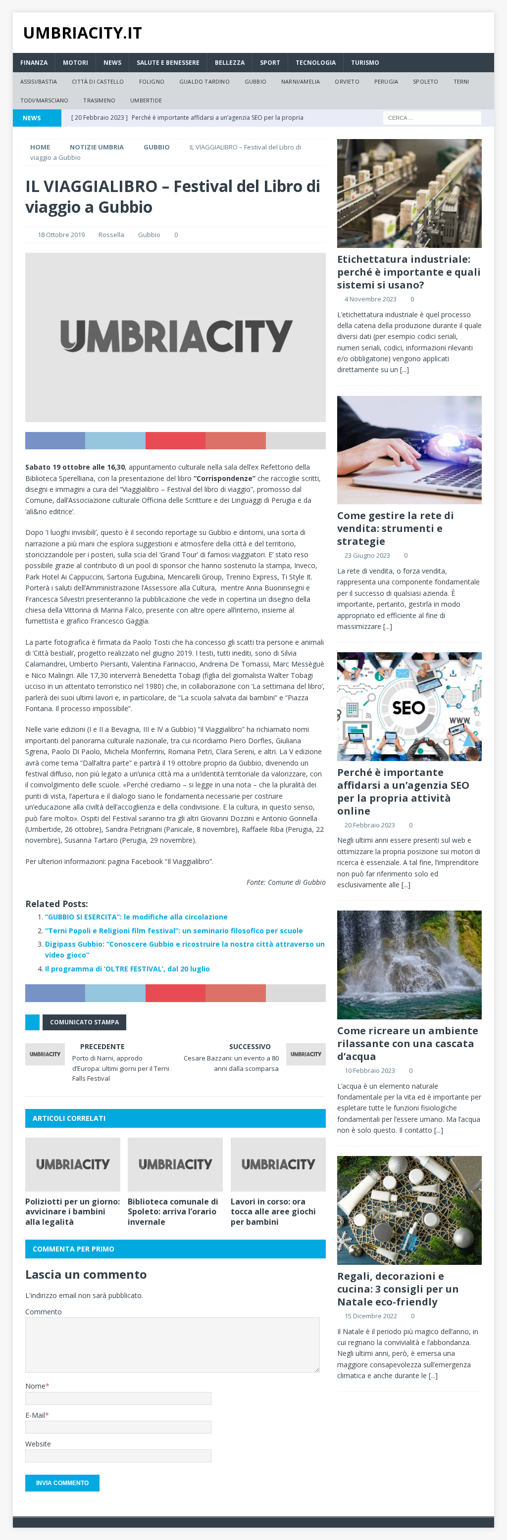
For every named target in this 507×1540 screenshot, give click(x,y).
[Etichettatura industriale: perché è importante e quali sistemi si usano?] (409, 193)
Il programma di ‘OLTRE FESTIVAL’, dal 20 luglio (127, 968)
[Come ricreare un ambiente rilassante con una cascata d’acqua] (409, 965)
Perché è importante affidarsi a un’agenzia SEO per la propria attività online (403, 792)
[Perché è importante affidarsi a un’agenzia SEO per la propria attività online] (409, 706)
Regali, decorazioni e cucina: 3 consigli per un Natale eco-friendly (398, 1288)
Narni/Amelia (300, 81)
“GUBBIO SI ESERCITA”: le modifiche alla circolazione (136, 916)
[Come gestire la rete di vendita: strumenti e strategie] (409, 450)
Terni (461, 81)
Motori (75, 62)
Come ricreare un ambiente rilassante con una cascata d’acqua (407, 1043)
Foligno (151, 81)
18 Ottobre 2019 (61, 234)
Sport (270, 62)
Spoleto (425, 81)
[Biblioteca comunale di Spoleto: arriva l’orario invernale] (175, 1164)
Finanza (34, 62)
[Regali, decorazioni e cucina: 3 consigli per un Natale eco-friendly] (409, 1210)
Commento (43, 1311)
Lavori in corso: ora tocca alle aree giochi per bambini (273, 1212)
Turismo (365, 62)
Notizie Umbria (97, 147)
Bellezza (230, 62)
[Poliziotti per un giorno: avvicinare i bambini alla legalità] (72, 1164)
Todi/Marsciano (44, 100)
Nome (35, 1386)
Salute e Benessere (168, 62)
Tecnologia (316, 62)
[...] (404, 369)
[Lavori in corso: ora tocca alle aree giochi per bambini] (278, 1164)
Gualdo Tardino (204, 81)
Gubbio (255, 81)
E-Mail (35, 1415)
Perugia (386, 81)
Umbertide (146, 100)
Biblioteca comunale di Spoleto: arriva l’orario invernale (173, 1212)
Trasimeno (99, 100)
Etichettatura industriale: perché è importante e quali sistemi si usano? (409, 271)
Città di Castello (98, 81)
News (112, 62)
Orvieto (347, 81)
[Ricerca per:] (432, 117)
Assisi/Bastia (38, 81)
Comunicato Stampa (84, 1022)
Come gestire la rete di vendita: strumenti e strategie (395, 528)
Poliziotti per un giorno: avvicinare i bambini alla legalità (72, 1212)
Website (38, 1443)
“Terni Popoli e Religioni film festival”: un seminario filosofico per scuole (174, 930)
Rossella (111, 234)
